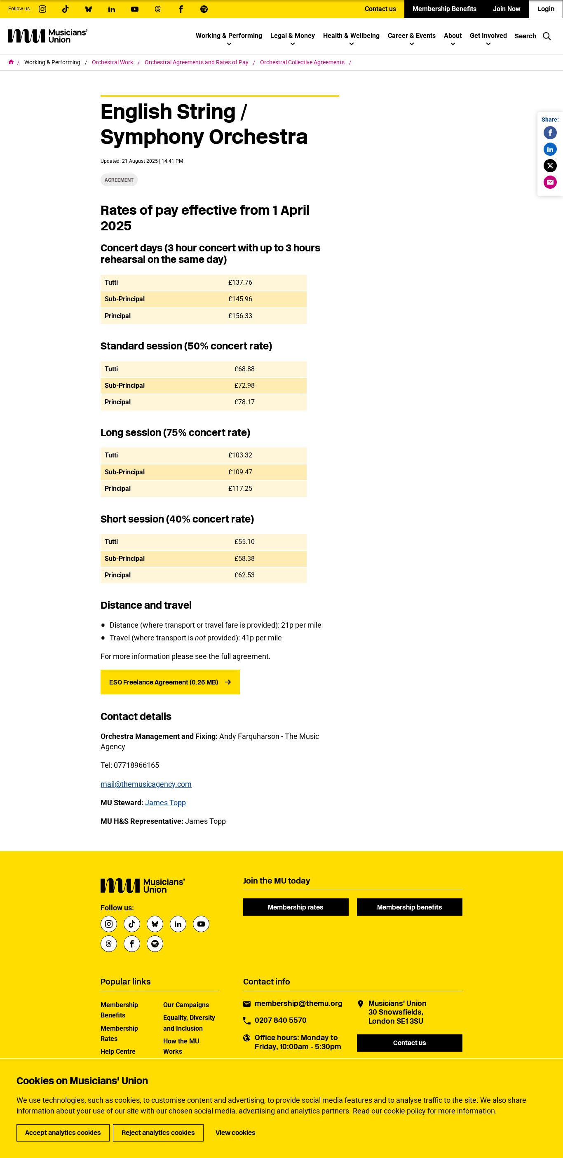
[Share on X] (550, 165)
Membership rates (296, 907)
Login (545, 9)
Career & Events (412, 36)
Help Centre (118, 1051)
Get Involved (488, 36)
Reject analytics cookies (158, 1133)
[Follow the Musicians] (42, 9)
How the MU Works (181, 1046)
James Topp (165, 802)
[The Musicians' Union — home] (47, 36)
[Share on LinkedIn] (550, 149)
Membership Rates (119, 1033)
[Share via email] (550, 182)
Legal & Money (292, 36)
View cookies (236, 1133)
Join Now (507, 9)
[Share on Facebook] (550, 132)
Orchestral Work (113, 62)
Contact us (380, 9)
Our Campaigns (186, 1005)
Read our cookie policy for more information (424, 1110)
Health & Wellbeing (351, 36)
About (453, 36)
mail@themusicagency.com (146, 784)
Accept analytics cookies (63, 1133)
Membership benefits (409, 907)
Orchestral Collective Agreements (303, 62)
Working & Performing (229, 36)
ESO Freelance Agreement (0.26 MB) (163, 682)
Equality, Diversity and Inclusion (189, 1023)
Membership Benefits (444, 9)
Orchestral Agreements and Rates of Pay (197, 62)
